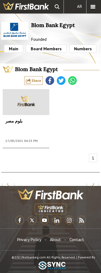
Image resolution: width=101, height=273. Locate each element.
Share (36, 80)
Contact (76, 239)
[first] (25, 7)
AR (79, 6)
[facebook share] (50, 80)
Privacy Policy (29, 239)
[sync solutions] (52, 265)
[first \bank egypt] (50, 194)
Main (13, 48)
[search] (57, 7)
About (55, 239)
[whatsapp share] (72, 80)
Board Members (46, 48)
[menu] (93, 7)
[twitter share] (61, 80)
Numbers (83, 48)
